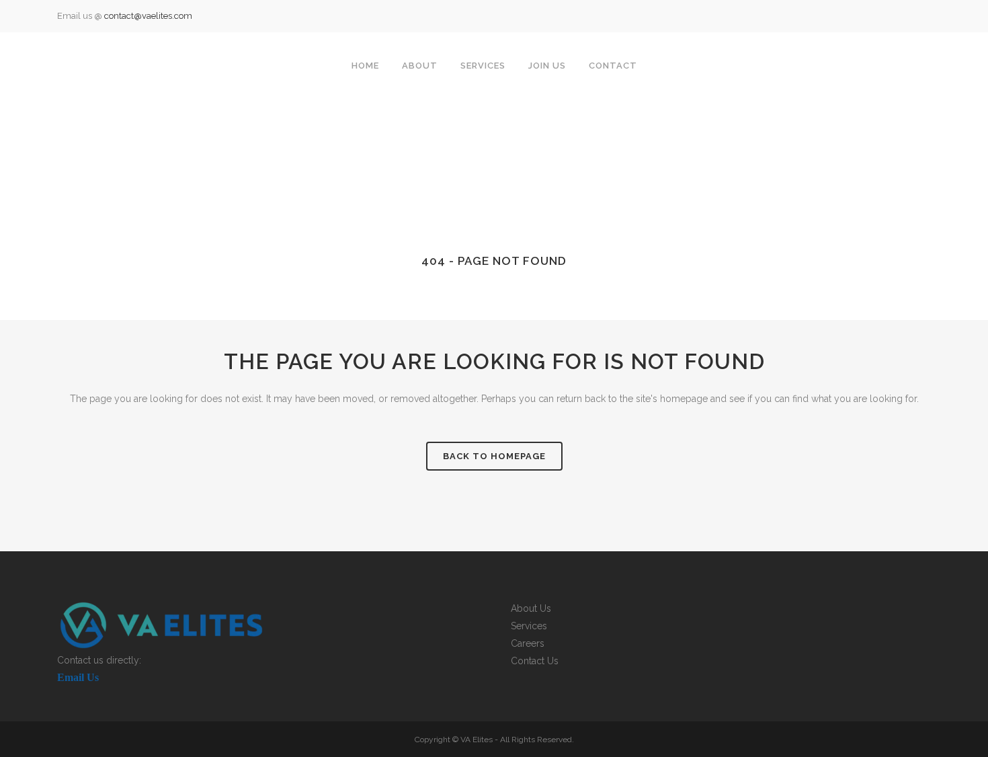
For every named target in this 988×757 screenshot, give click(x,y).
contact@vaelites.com (148, 16)
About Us (531, 608)
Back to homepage (494, 456)
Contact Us (535, 660)
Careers (527, 643)
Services (529, 626)
